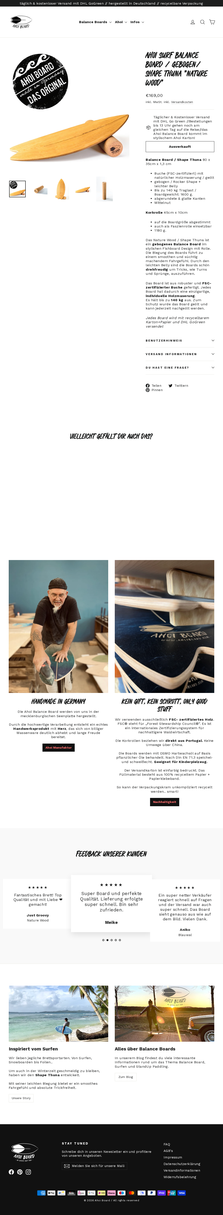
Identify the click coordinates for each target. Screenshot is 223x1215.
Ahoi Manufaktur (59, 747)
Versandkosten (182, 102)
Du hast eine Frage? (167, 367)
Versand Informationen (171, 354)
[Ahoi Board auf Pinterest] (19, 1172)
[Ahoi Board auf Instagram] (28, 1172)
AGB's (168, 1151)
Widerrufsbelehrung (180, 1177)
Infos (135, 22)
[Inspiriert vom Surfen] (58, 1014)
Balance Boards (93, 22)
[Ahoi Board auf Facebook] (11, 1172)
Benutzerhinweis (164, 340)
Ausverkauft (180, 146)
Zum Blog (125, 1077)
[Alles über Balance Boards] (164, 1014)
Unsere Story (21, 1098)
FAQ (167, 1144)
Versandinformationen (182, 1170)
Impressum (173, 1157)
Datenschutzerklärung (182, 1164)
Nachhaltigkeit (164, 802)
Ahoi (119, 22)
